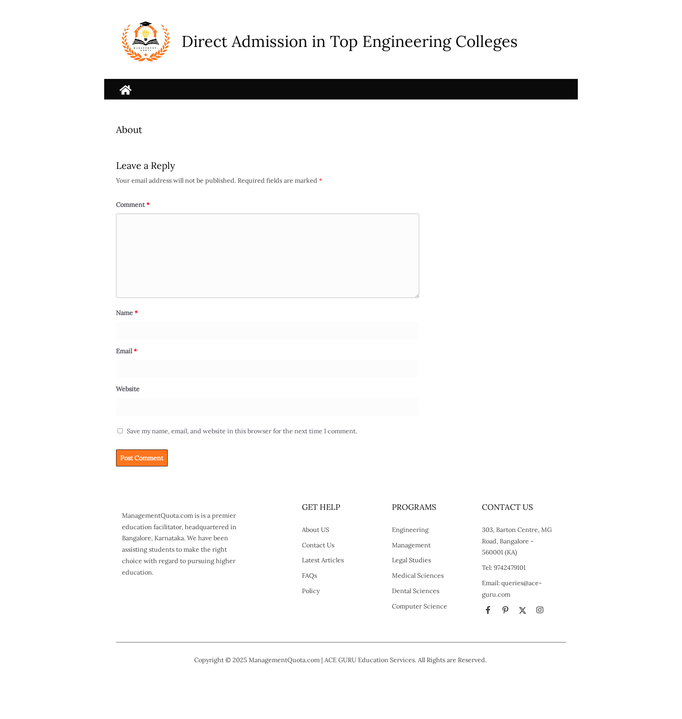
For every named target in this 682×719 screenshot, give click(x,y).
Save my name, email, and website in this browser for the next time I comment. (242, 431)
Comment (133, 204)
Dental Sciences (415, 591)
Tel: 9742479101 (504, 567)
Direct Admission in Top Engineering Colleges (350, 41)
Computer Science (419, 606)
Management (411, 545)
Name (127, 312)
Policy (311, 591)
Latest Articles (323, 560)
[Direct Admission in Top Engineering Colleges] (125, 90)
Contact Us (318, 545)
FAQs (309, 575)
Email (126, 351)
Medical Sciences (418, 575)
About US (315, 530)
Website (128, 389)
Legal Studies (411, 560)
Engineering (410, 530)
